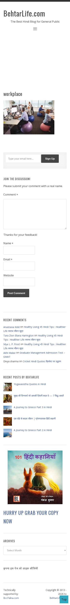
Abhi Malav (9, 352)
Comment (10, 195)
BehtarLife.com (24, 13)
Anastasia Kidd (11, 327)
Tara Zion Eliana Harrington (18, 335)
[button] (35, 29)
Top (64, 599)
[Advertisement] (35, 63)
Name (8, 243)
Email (7, 260)
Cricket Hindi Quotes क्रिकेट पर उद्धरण (42, 361)
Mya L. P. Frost (11, 344)
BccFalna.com (11, 597)
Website (8, 275)
